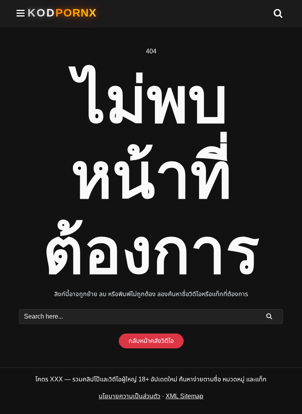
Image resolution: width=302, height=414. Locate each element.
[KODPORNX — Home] (62, 12)
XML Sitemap (184, 396)
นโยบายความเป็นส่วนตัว (129, 396)
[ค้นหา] (278, 13)
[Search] (269, 316)
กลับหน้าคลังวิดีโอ (151, 341)
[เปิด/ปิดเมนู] (21, 13)
